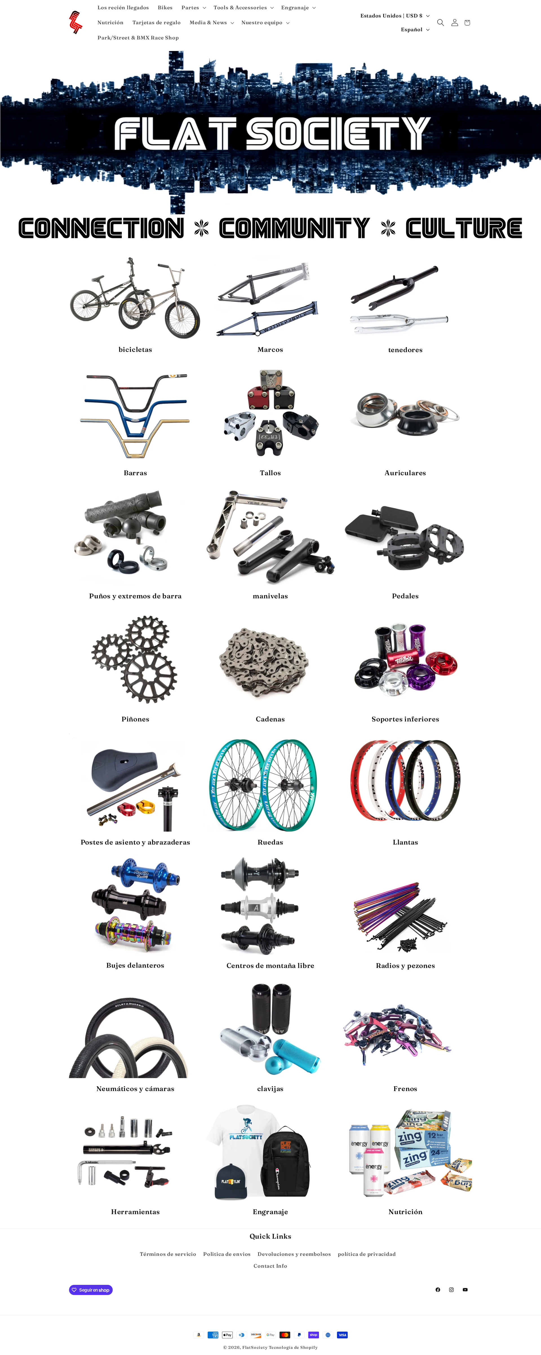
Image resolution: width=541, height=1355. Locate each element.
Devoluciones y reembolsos (294, 1254)
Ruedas (270, 842)
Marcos (270, 349)
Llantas (405, 842)
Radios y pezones (405, 965)
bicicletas (135, 349)
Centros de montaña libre (270, 965)
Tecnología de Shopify (293, 1347)
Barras (135, 472)
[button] (193, 7)
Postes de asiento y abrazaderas (135, 842)
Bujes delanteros (135, 965)
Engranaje (270, 1211)
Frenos (405, 1088)
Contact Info (270, 1266)
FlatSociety (255, 1347)
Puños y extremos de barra (135, 596)
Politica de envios (227, 1254)
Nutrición (405, 1211)
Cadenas (270, 719)
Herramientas (135, 1211)
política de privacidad (367, 1254)
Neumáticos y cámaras (135, 1088)
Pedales (405, 596)
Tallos (270, 472)
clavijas (270, 1088)
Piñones (135, 719)
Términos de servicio (168, 1254)
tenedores (405, 349)
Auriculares (405, 472)
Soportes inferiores (405, 719)
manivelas (270, 596)
